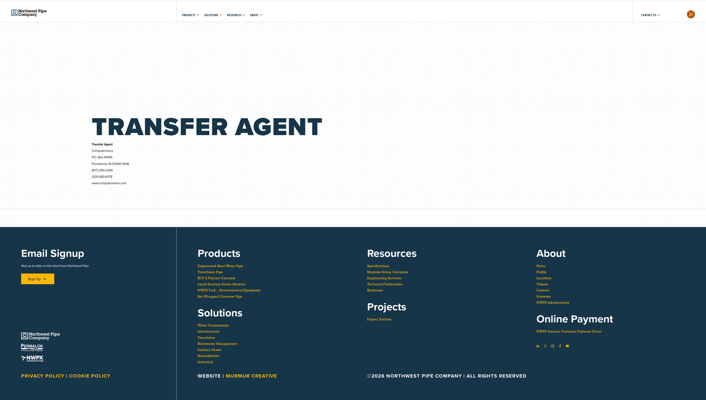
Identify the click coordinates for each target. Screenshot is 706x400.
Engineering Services (384, 278)
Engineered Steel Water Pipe (220, 266)
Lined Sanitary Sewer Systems (221, 284)
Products (188, 15)
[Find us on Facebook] (560, 346)
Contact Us (649, 15)
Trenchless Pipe (210, 272)
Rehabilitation (208, 356)
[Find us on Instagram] (552, 346)
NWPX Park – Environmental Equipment (229, 290)
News (540, 266)
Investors (543, 296)
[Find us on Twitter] (545, 346)
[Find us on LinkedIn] (538, 346)
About (254, 15)
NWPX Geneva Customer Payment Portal (568, 331)
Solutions (211, 15)
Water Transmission (213, 325)
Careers (542, 290)
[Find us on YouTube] (567, 346)
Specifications (378, 266)
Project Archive (379, 319)
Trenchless (206, 338)
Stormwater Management (217, 344)
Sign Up (34, 279)
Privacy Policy (43, 376)
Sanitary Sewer (210, 350)
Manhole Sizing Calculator (387, 272)
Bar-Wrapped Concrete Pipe (220, 296)
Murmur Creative (251, 376)
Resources (234, 15)
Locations (543, 278)
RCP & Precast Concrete (216, 278)
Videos (542, 284)
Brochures (375, 290)
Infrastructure (209, 331)
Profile (541, 272)
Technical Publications (385, 284)
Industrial (205, 362)
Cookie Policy (89, 376)
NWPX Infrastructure (552, 303)
